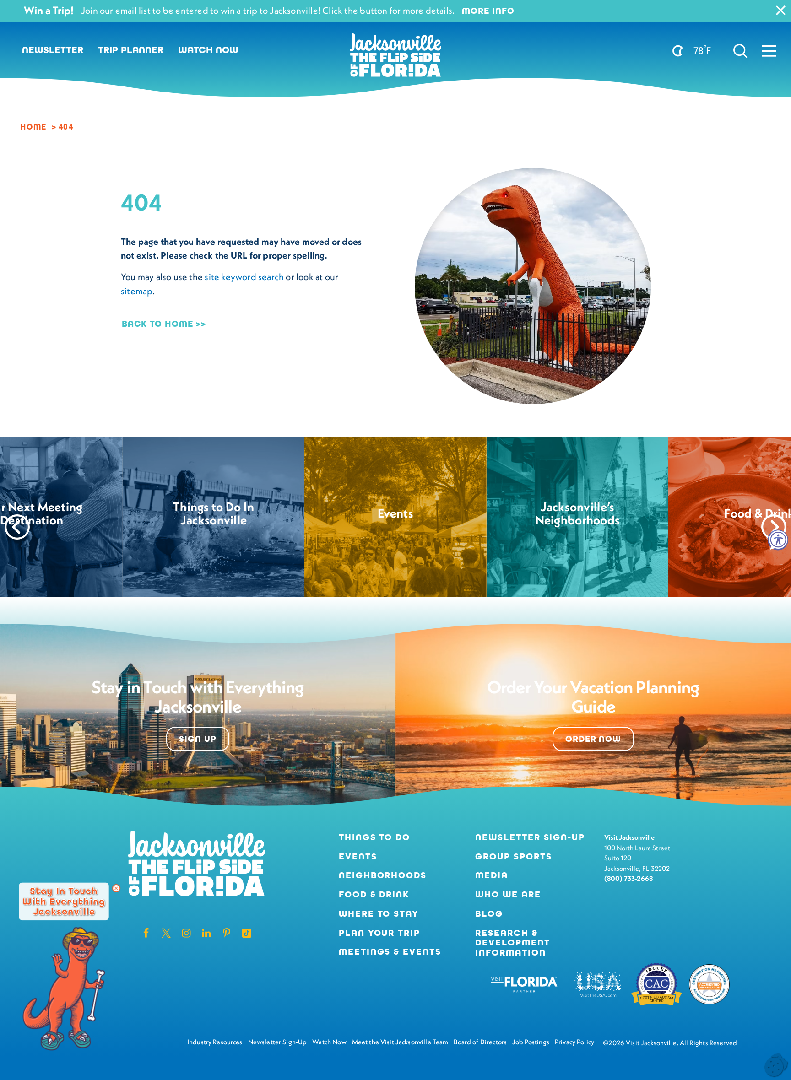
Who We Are (508, 895)
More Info (488, 11)
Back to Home (157, 324)
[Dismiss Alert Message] (780, 10)
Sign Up (198, 739)
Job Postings (530, 1041)
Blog (489, 913)
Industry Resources (215, 1041)
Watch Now (208, 50)
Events (358, 857)
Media (491, 875)
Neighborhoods (383, 875)
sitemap (136, 291)
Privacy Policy (574, 1041)
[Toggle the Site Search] (740, 50)
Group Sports (513, 857)
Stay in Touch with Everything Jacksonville (63, 901)
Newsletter (52, 50)
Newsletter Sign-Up (530, 837)
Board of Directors (480, 1041)
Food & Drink (374, 895)
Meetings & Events (390, 952)
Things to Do (375, 837)
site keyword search (244, 276)
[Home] (395, 58)
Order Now (593, 739)
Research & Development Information (512, 943)
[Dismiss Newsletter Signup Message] (116, 888)
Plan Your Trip (380, 933)
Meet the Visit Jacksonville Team (400, 1041)
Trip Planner (130, 50)
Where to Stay (379, 913)
